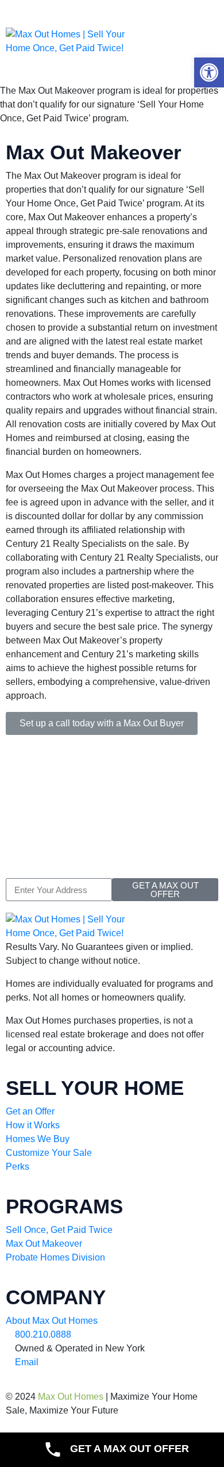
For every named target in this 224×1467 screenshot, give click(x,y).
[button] (209, 72)
